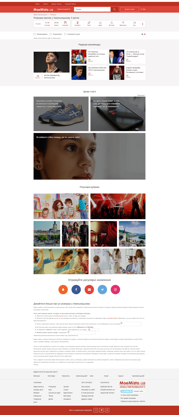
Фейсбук (90, 327)
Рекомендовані (42, 34)
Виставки (112, 25)
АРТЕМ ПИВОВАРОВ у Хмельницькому (52, 77)
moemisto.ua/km (112, 318)
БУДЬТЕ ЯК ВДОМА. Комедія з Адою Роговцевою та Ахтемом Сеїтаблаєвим (134, 70)
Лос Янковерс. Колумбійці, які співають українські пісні (96, 54)
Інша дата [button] (65, 25)
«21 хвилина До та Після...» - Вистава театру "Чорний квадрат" (135, 54)
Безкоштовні (57, 34)
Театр (89, 25)
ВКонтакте (81, 327)
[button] (142, 23)
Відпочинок (123, 25)
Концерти (78, 25)
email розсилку (58, 316)
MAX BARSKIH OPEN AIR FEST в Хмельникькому (97, 69)
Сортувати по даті (73, 34)
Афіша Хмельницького (40, 14)
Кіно (134, 25)
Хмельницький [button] (63, 9)
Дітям (100, 25)
